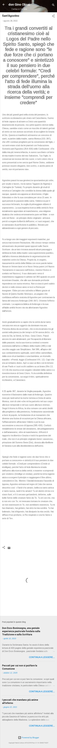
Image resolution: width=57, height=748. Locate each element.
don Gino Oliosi (19, 4)
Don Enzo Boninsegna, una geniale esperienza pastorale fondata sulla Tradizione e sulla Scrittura (21, 631)
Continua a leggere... (42, 657)
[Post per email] (9, 549)
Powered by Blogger (30, 737)
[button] (53, 16)
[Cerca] (53, 5)
